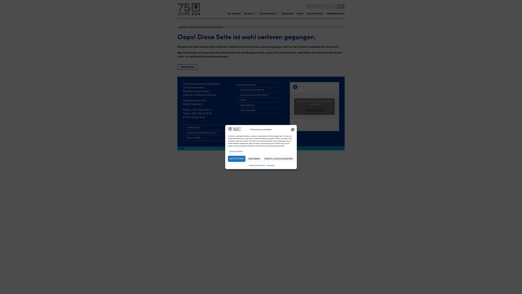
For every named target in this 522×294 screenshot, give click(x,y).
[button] (292, 129)
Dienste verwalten (236, 151)
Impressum (271, 165)
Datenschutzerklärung (257, 165)
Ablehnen (254, 158)
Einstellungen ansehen (278, 158)
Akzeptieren (236, 158)
